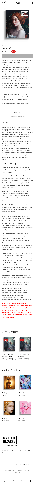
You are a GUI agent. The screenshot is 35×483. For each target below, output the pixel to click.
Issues (4, 45)
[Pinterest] (16, 464)
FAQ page (21, 310)
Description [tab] (17, 112)
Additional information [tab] (17, 116)
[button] (29, 11)
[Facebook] (5, 464)
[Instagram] (13, 464)
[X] (9, 464)
